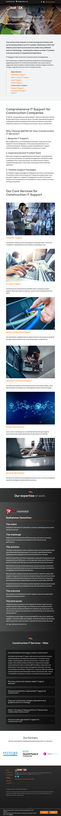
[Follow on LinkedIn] (18, 776)
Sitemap (32, 779)
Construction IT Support (19, 85)
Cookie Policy (26, 779)
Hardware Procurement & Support (19, 381)
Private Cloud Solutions (15, 427)
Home (7, 770)
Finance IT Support (17, 88)
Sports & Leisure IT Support (20, 77)
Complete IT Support (14, 238)
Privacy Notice (18, 779)
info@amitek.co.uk (36, 774)
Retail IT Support (16, 83)
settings (11, 814)
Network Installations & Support (18, 332)
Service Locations (8, 778)
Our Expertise (9, 774)
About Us (8, 780)
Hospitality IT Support (18, 75)
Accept (44, 812)
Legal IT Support (16, 80)
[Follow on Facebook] (16, 776)
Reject (53, 812)
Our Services (9, 772)
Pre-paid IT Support (13, 284)
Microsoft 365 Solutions (15, 473)
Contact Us (9, 783)
